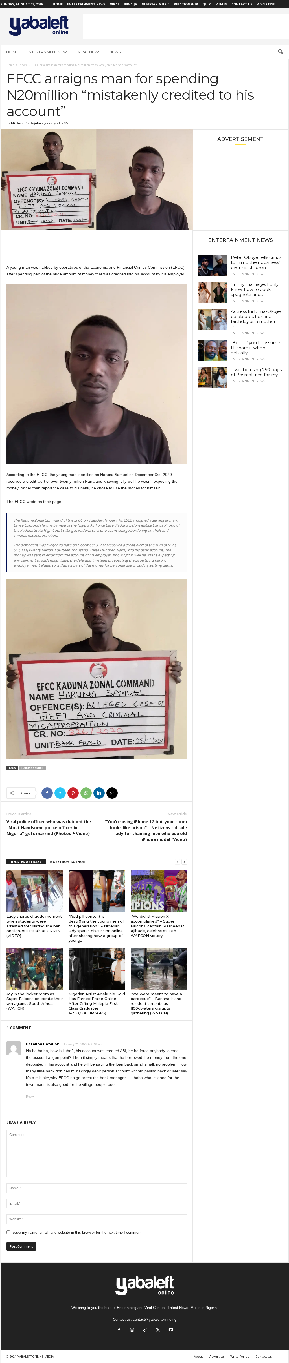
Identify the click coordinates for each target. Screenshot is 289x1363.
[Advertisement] (186, 26)
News (115, 52)
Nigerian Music (155, 4)
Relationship (186, 4)
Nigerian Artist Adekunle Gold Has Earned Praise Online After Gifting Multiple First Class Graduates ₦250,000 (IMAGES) (97, 1003)
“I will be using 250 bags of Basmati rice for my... (256, 372)
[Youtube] (170, 1330)
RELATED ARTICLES (26, 861)
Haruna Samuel (32, 768)
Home (58, 4)
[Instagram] (132, 1330)
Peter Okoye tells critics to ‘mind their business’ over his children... (256, 262)
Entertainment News (86, 4)
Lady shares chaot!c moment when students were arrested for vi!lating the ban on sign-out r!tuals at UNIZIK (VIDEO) (34, 926)
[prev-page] (177, 862)
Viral (114, 4)
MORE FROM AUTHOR (67, 861)
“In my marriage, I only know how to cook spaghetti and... (255, 289)
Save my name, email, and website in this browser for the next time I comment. (77, 1232)
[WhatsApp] (86, 793)
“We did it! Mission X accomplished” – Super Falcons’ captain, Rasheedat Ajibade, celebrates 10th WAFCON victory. (157, 926)
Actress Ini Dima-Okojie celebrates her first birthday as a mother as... (256, 319)
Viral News (89, 52)
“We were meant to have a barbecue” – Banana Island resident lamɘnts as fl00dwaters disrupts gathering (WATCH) (156, 1003)
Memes (221, 4)
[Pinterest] (73, 793)
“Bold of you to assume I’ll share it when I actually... (255, 347)
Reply (30, 1096)
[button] (280, 52)
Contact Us (242, 4)
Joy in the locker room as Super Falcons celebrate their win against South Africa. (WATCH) (34, 1001)
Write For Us (239, 1356)
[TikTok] (145, 1330)
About (198, 1356)
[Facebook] (47, 793)
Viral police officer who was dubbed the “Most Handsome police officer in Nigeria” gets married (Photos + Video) (48, 827)
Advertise (266, 4)
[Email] (112, 793)
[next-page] (184, 862)
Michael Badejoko (26, 123)
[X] (60, 793)
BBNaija (130, 4)
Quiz (206, 4)
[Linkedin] (99, 793)
